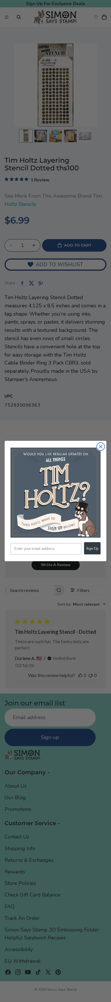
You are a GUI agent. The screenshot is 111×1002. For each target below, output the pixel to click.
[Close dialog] (101, 447)
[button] (56, 493)
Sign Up (92, 548)
